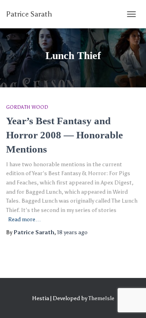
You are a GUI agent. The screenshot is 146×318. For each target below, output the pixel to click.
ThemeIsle (101, 298)
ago (72, 232)
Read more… (24, 219)
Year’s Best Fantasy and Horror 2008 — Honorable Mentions (64, 135)
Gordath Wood (27, 107)
